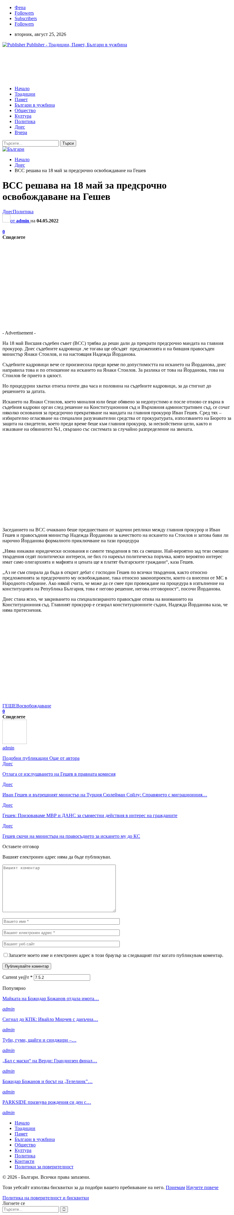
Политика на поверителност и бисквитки (45, 1197)
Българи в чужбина (35, 105)
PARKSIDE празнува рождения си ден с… (46, 1102)
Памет (21, 99)
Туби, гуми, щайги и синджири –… (39, 1040)
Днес (20, 126)
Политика (25, 121)
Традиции (25, 94)
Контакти (24, 1161)
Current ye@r (17, 977)
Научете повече (202, 1187)
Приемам (175, 1187)
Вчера (21, 132)
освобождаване (35, 705)
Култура (23, 116)
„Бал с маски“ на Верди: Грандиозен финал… (49, 1060)
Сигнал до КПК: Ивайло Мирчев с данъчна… (50, 1019)
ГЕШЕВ (11, 705)
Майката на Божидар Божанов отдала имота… (50, 998)
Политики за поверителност (44, 1166)
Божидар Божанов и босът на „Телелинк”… (47, 1081)
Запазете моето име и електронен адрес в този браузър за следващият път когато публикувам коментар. (116, 955)
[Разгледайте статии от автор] (14, 742)
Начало (22, 88)
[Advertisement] (113, 66)
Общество (25, 110)
